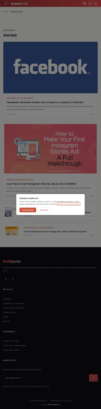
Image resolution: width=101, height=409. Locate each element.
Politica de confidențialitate (69, 204)
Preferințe (44, 210)
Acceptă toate (28, 210)
